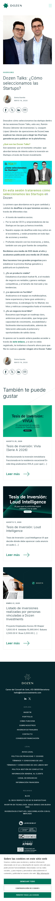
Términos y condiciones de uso (27, 761)
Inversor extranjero (27, 730)
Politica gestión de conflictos (27, 769)
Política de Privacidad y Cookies (28, 756)
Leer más (13, 474)
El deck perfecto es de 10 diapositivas (27, 800)
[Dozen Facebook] (5, 110)
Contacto (27, 734)
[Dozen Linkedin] (18, 110)
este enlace (19, 341)
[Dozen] (12, 6)
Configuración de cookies (27, 888)
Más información (43, 873)
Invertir (27, 712)
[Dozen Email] (25, 110)
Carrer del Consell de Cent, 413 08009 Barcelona (27, 689)
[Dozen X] (12, 110)
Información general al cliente (27, 774)
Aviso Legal (27, 752)
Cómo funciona (27, 721)
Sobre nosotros (27, 725)
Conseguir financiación (27, 738)
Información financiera (27, 782)
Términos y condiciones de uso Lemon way (27, 765)
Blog (27, 796)
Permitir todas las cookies (27, 895)
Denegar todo (27, 881)
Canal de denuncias (27, 778)
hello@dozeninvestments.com (27, 693)
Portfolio (27, 717)
